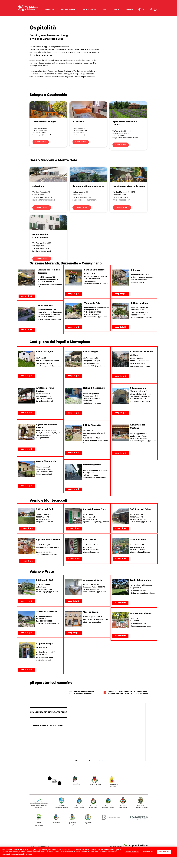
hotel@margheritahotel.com (94, 478)
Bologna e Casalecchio (48, 95)
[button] (48, 8)
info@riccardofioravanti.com (49, 319)
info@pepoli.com (42, 438)
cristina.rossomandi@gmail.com (142, 593)
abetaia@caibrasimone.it (140, 401)
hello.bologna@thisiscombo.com (44, 135)
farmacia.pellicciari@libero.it (96, 284)
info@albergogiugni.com (92, 622)
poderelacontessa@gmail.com (48, 624)
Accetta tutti (164, 852)
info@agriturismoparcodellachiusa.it (125, 138)
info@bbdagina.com (91, 552)
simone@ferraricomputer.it (43, 200)
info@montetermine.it (41, 251)
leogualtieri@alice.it (44, 474)
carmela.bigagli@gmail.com (47, 592)
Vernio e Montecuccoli (48, 501)
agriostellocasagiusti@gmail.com (96, 522)
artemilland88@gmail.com (141, 317)
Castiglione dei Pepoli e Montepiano (60, 342)
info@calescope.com (121, 200)
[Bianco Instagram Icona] (155, 9)
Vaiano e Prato (42, 572)
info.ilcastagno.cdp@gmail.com (48, 366)
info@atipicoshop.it (44, 660)
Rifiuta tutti (148, 852)
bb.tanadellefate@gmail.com (95, 317)
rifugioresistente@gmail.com (84, 200)
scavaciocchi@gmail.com (140, 366)
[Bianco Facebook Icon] (151, 9)
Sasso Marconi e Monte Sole (53, 161)
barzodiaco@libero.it (44, 401)
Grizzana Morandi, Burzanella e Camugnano (66, 264)
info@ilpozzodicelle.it (44, 522)
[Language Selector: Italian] (141, 9)
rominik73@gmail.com (92, 403)
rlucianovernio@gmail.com (46, 555)
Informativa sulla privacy (21, 854)
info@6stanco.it (137, 283)
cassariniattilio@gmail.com (94, 366)
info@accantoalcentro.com (140, 626)
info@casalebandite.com (140, 552)
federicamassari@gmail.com (82, 135)
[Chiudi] (174, 851)
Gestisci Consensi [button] (132, 852)
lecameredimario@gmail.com (94, 592)
